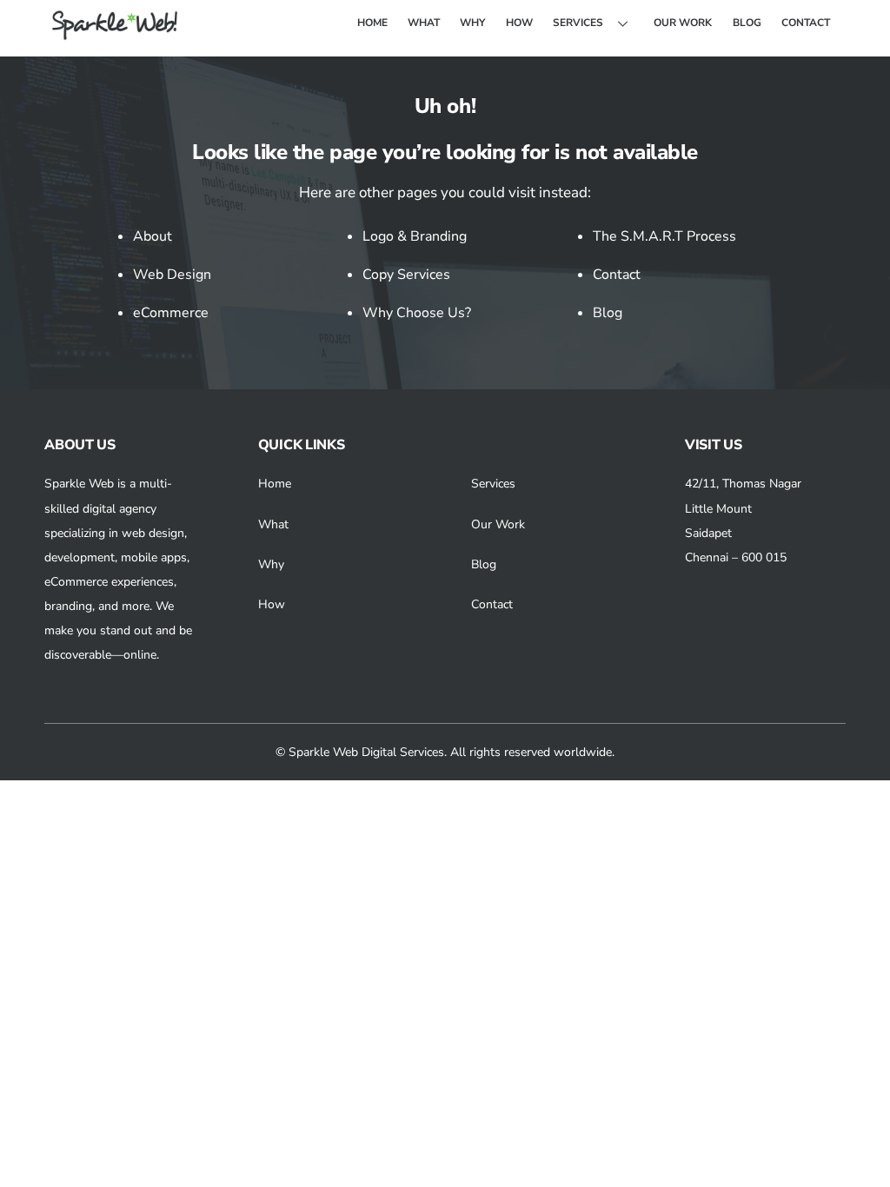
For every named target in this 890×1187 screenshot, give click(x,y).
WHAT (424, 23)
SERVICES (578, 23)
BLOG (747, 23)
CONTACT (805, 23)
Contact (617, 274)
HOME (372, 23)
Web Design (172, 274)
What (273, 524)
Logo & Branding (414, 236)
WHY (472, 23)
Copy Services (406, 274)
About (152, 236)
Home (274, 483)
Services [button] (493, 483)
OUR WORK (683, 23)
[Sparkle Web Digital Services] (117, 34)
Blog (607, 312)
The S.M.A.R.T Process (664, 236)
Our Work (498, 524)
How (271, 604)
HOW (519, 23)
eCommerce (171, 312)
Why (271, 564)
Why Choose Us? (416, 312)
